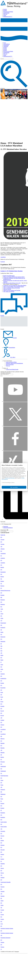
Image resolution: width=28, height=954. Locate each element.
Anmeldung (3, 257)
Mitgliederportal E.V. (7, 16)
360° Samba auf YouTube (8, 291)
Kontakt (5, 10)
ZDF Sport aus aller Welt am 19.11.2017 (12, 283)
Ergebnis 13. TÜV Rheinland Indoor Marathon (11, 271)
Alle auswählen (14, 487)
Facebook (3, 261)
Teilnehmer (5, 46)
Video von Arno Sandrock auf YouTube (11, 290)
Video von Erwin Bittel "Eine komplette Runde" (13, 286)
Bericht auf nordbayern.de (8, 275)
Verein (4, 15)
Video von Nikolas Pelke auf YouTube (11, 287)
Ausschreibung (6, 44)
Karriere (5, 9)
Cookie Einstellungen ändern (8, 482)
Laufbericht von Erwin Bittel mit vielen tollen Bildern (14, 285)
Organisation (6, 45)
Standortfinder (6, 12)
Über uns (5, 14)
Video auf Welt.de (7, 289)
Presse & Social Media (8, 11)
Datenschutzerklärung (10, 478)
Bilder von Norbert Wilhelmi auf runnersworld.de (13, 276)
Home (4, 42)
